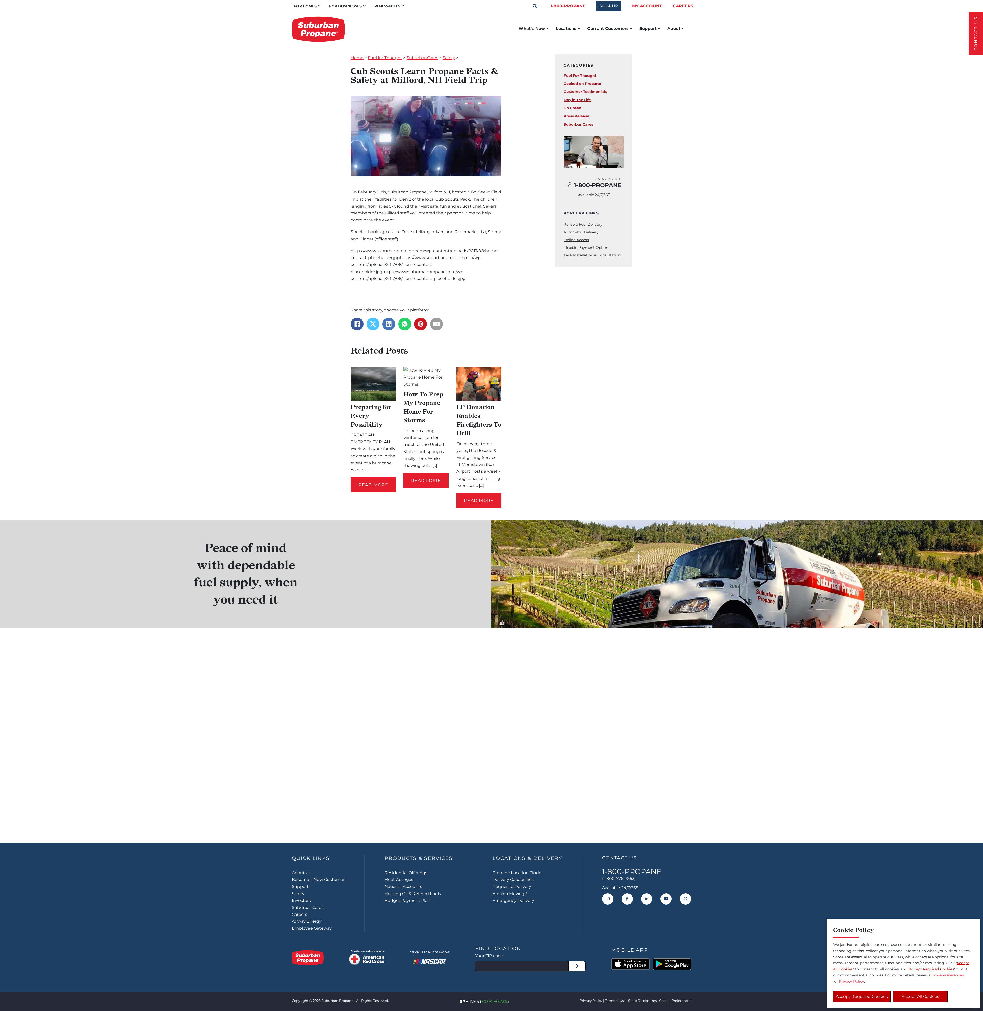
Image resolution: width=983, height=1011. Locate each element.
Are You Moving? (510, 893)
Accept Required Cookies (862, 996)
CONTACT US (975, 33)
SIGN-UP (608, 6)
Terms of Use (615, 1001)
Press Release (576, 116)
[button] (535, 6)
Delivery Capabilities (513, 879)
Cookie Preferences (946, 975)
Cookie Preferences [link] (675, 1001)
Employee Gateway (312, 928)
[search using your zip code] (577, 966)
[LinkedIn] (388, 324)
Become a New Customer (318, 879)
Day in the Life (577, 100)
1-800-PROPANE (568, 6)
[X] (373, 324)
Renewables (387, 6)
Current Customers (608, 28)
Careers (683, 6)
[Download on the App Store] (630, 964)
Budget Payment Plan (407, 900)
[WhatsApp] (404, 324)
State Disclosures (642, 1001)
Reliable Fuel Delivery (583, 224)
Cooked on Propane (582, 83)
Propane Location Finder (518, 872)
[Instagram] (607, 899)
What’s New (532, 28)
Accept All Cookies (920, 996)
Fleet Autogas (398, 879)
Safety (449, 57)
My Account (647, 6)
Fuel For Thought (580, 75)
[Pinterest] (420, 324)
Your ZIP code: (489, 955)
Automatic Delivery (581, 232)
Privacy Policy (591, 1001)
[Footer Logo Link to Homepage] (308, 957)
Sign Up (491, 810)
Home (357, 57)
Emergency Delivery (513, 900)
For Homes (305, 6)
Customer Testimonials (585, 91)
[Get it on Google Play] (672, 964)
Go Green (572, 108)
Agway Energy (307, 921)
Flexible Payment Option (586, 247)
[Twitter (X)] (685, 899)
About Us (301, 872)
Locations (566, 28)
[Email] (436, 324)
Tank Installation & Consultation (592, 255)
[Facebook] (357, 324)
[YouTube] (666, 899)
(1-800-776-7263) (619, 878)
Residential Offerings (405, 872)
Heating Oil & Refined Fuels (412, 893)
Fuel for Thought (385, 57)
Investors (301, 900)
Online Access (576, 240)
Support (648, 28)
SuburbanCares (422, 57)
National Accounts (403, 886)
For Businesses (345, 6)
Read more (373, 484)
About (673, 28)
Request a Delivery (512, 886)
